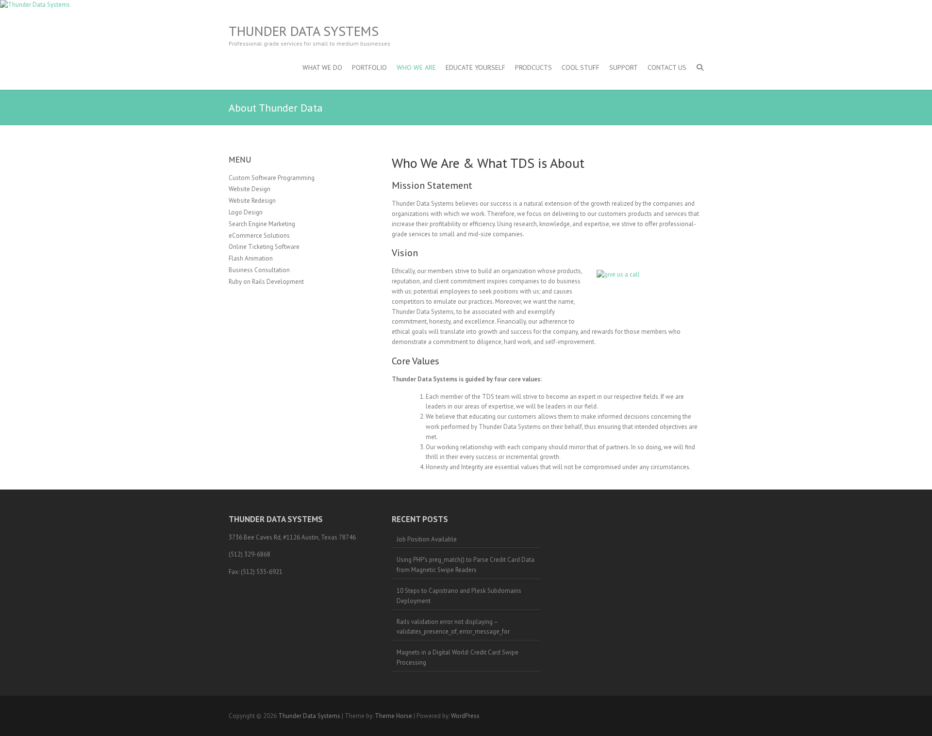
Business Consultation (259, 270)
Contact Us (667, 67)
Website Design (249, 189)
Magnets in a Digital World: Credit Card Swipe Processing (457, 657)
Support (623, 67)
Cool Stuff (580, 67)
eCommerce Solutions (259, 235)
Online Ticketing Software (264, 247)
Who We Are (416, 67)
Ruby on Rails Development (266, 282)
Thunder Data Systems (304, 31)
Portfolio (369, 67)
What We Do (322, 67)
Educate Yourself (475, 67)
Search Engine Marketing (262, 224)
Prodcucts (533, 67)
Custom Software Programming (272, 178)
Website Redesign (252, 200)
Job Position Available (427, 539)
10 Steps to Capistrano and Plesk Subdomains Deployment (459, 596)
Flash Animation (251, 258)
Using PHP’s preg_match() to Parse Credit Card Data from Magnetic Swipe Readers (465, 565)
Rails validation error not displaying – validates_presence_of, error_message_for (453, 627)
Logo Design (246, 212)
